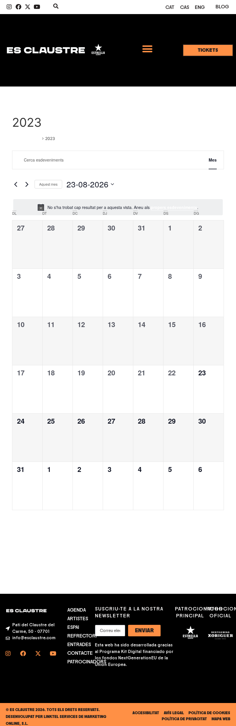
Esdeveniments (26, 138)
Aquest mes (48, 184)
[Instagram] (9, 6)
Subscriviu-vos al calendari (192, 527)
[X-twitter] (27, 6)
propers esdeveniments (174, 207)
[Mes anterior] (15, 184)
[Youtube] (36, 6)
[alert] (118, 207)
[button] (147, 49)
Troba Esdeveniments (171, 160)
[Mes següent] (26, 184)
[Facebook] (18, 6)
